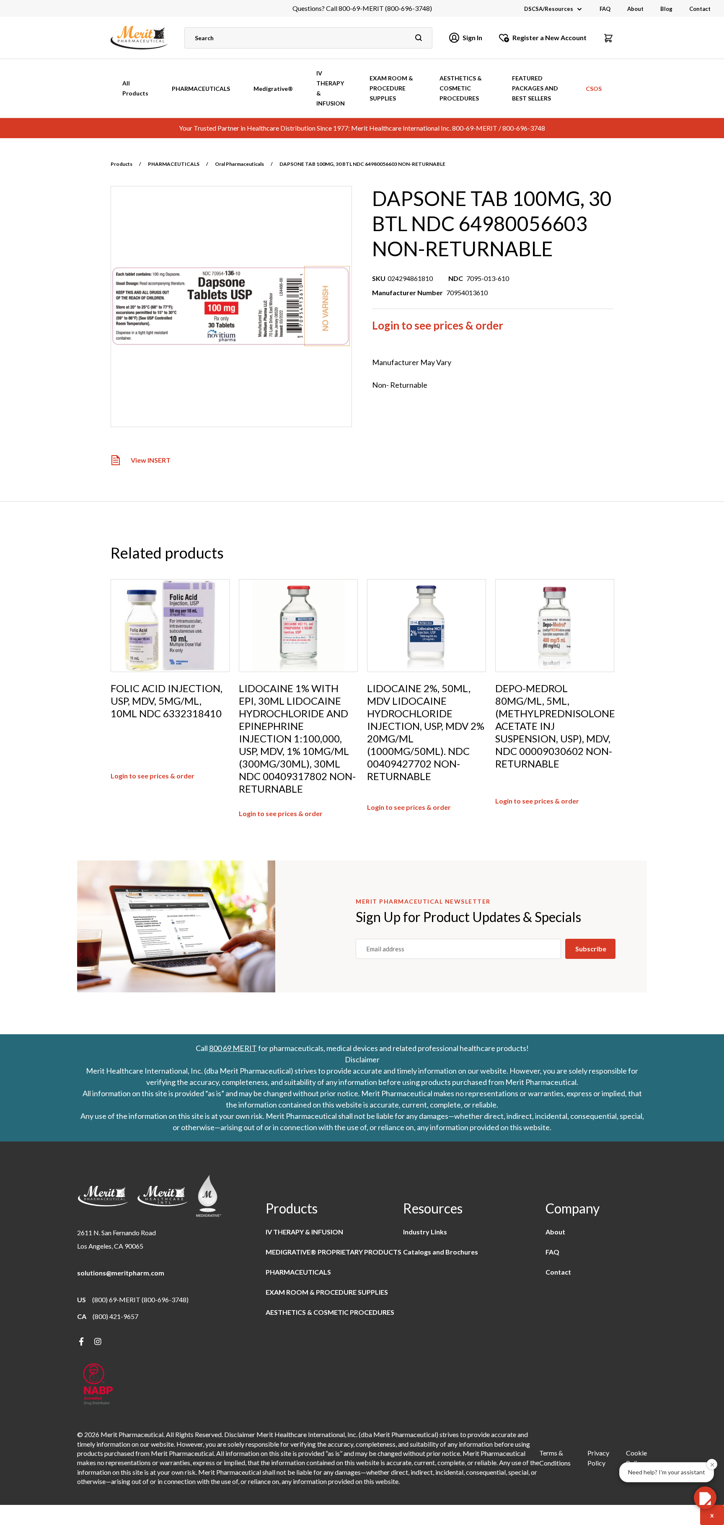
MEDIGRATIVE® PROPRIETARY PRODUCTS (333, 1252)
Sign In (472, 37)
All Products (135, 88)
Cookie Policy (636, 1458)
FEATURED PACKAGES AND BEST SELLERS (535, 88)
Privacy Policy (598, 1458)
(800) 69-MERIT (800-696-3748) (140, 1299)
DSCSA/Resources (548, 8)
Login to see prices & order (437, 325)
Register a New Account (549, 37)
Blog (666, 8)
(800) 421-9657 (115, 1316)
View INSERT (151, 460)
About (635, 8)
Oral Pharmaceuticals (239, 164)
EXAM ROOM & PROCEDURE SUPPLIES (391, 88)
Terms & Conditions (555, 1458)
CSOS (594, 88)
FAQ (605, 8)
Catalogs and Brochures (440, 1252)
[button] (608, 37)
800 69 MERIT (233, 1048)
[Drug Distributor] (98, 1385)
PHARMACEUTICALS (201, 88)
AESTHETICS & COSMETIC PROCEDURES (461, 88)
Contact (700, 8)
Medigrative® (273, 88)
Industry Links (425, 1232)
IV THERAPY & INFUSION (330, 88)
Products (121, 164)
